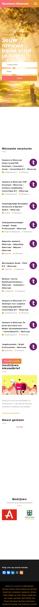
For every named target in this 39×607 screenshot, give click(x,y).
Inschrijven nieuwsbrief (11, 413)
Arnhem (33, 592)
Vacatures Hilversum (15, 3)
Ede (19, 604)
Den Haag (13, 601)
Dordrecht (6, 604)
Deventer (21, 601)
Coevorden (17, 598)
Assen (5, 595)
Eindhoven (26, 604)
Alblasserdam (28, 586)
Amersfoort (7, 592)
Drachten (14, 604)
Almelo (12, 589)
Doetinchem (30, 601)
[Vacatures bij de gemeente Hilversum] (11, 514)
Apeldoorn (25, 592)
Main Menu (35, 3)
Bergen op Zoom (14, 595)
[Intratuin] (31, 514)
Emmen (33, 604)
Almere (18, 589)
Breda (24, 595)
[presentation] (2, 521)
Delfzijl (28, 598)
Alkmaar (5, 589)
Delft (23, 598)
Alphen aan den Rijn (29, 589)
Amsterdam (16, 592)
